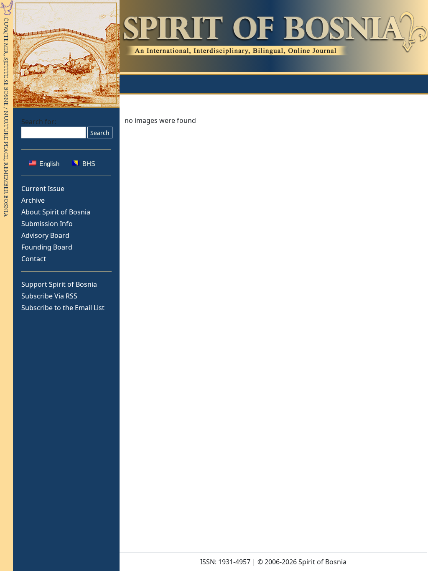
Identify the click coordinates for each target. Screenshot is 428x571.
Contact (33, 258)
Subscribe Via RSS (49, 296)
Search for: (38, 121)
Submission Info (47, 223)
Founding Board (46, 247)
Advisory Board (45, 235)
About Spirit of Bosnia (55, 212)
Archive (33, 200)
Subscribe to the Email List (62, 307)
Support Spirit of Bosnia (59, 284)
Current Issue (42, 188)
